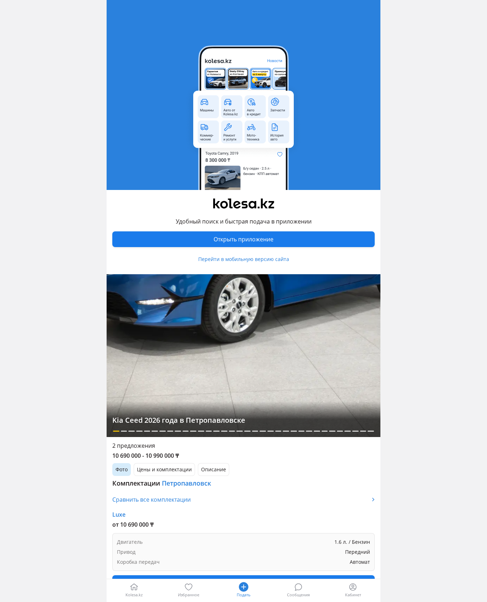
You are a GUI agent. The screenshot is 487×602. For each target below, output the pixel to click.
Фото (122, 469)
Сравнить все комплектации (151, 499)
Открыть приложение (243, 239)
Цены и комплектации (164, 469)
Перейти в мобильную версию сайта (243, 259)
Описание (213, 469)
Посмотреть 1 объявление (243, 550)
